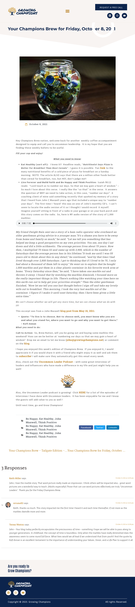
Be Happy (32, 418)
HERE (82, 392)
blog (26, 343)
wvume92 (18, 503)
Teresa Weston (16, 524)
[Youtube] (124, 15)
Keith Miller (15, 478)
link (102, 167)
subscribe (25, 356)
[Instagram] (117, 15)
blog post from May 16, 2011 (77, 310)
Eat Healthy (46, 418)
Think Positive (47, 422)
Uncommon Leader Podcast (56, 361)
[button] (67, 11)
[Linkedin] (109, 15)
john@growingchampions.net (84, 339)
